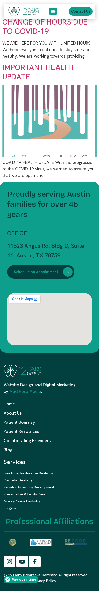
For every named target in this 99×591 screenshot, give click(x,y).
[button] (53, 11)
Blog (8, 449)
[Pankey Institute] (11, 542)
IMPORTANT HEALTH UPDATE (37, 71)
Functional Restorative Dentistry (29, 473)
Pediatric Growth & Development (29, 487)
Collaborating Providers (27, 440)
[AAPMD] (39, 542)
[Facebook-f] (35, 561)
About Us (13, 413)
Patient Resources (21, 431)
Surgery (10, 508)
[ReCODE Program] (75, 542)
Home (9, 404)
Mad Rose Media (25, 391)
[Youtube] (22, 561)
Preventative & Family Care (24, 494)
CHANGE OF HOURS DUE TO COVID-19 (45, 26)
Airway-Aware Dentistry (22, 501)
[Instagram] (9, 561)
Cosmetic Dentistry (18, 480)
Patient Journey (19, 422)
